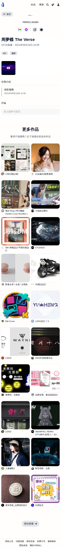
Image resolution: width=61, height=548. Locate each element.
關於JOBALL (36, 545)
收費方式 (41, 541)
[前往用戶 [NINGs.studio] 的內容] (30, 15)
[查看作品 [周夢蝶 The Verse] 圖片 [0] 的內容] (8, 68)
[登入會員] (58, 4)
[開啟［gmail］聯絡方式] (19, 29)
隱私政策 (23, 545)
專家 (41, 4)
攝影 (14, 53)
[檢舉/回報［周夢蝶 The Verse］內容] (41, 29)
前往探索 (29, 523)
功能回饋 (20, 541)
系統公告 (9, 541)
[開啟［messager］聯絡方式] (26, 29)
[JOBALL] (2, 4)
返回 (9, 14)
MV (4, 53)
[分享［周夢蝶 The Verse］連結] (34, 29)
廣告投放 (30, 541)
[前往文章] (53, 4)
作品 (33, 4)
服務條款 (52, 541)
